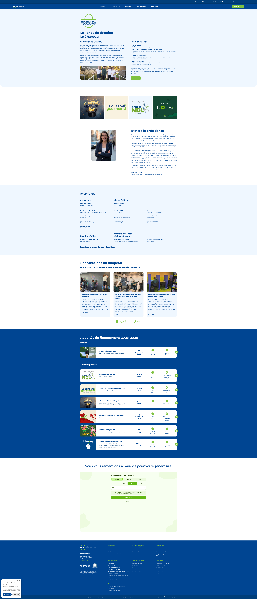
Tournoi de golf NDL (211, 1)
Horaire (134, 569)
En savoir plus (13, 591)
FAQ (157, 556)
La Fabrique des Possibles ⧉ (115, 579)
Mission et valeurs (113, 548)
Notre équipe (111, 550)
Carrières (110, 552)
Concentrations (136, 554)
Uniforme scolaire (136, 565)
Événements (111, 565)
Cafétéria (134, 567)
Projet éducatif (136, 548)
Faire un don (135, 78)
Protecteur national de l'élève (164, 565)
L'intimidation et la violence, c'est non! (118, 571)
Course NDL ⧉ (112, 577)
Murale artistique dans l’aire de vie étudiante (94, 295)
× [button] (19, 580)
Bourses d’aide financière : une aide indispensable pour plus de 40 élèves (128, 296)
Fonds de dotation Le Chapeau (116, 586)
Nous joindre (241, 1)
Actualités (111, 563)
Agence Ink (174, 597)
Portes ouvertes (160, 550)
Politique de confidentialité (163, 563)
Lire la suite (85, 312)
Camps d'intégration (161, 554)
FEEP (157, 575)
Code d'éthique (160, 567)
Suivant (138, 321)
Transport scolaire (137, 563)
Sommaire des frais (161, 552)
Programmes (135, 550)
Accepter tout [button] (7, 594)
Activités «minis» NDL (114, 569)
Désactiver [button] (16, 594)
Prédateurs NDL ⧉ (113, 573)
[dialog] (11, 588)
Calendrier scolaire (230, 1)
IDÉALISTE (166, 597)
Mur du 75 (111, 588)
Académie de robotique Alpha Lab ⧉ (118, 575)
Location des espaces (114, 556)
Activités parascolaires (114, 567)
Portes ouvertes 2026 (199, 1)
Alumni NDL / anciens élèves (115, 554)
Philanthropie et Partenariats (115, 590)
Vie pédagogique (115, 6)
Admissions (237, 6)
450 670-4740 (84, 560)
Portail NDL (221, 1)
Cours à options (136, 552)
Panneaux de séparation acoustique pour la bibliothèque (161, 295)
